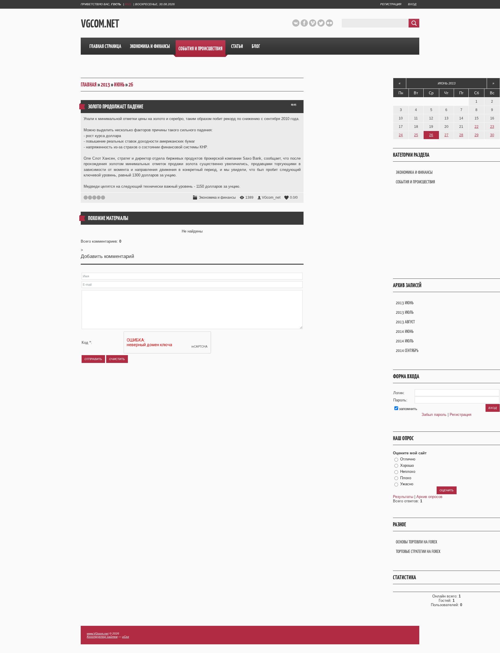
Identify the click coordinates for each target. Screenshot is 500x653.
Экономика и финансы (217, 197)
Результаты (403, 497)
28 (461, 135)
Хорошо (407, 465)
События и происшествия (415, 182)
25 (416, 135)
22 (477, 127)
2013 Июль (404, 312)
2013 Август (405, 321)
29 (477, 135)
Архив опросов (429, 497)
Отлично (407, 459)
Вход (412, 4)
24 (401, 135)
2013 (105, 84)
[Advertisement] (207, 23)
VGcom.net (100, 23)
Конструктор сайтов (102, 636)
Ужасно (406, 484)
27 (446, 135)
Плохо (405, 478)
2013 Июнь (404, 302)
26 (130, 84)
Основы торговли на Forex (416, 542)
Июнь (119, 84)
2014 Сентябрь (407, 350)
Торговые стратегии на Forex (418, 551)
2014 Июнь (404, 331)
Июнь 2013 (446, 83)
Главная (89, 84)
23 (492, 127)
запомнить (408, 409)
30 (492, 135)
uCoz (125, 636)
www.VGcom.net (98, 633)
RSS (128, 4)
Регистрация (390, 4)
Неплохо (407, 471)
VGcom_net (271, 197)
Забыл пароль (434, 414)
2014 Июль (404, 341)
